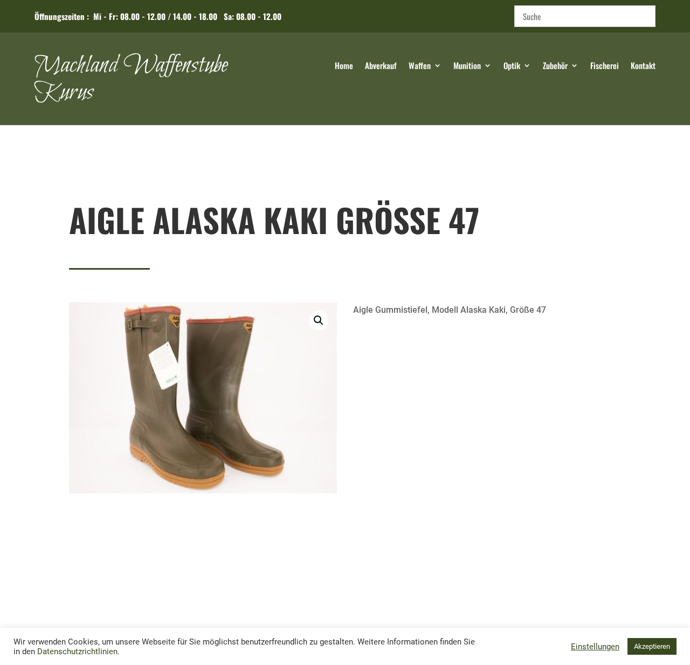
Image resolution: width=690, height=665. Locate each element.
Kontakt (643, 66)
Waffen (420, 66)
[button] (318, 320)
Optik (511, 66)
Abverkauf (381, 66)
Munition (467, 66)
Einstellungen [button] (595, 647)
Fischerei (604, 66)
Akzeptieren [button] (652, 646)
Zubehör (555, 66)
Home (344, 66)
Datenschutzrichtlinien (77, 651)
